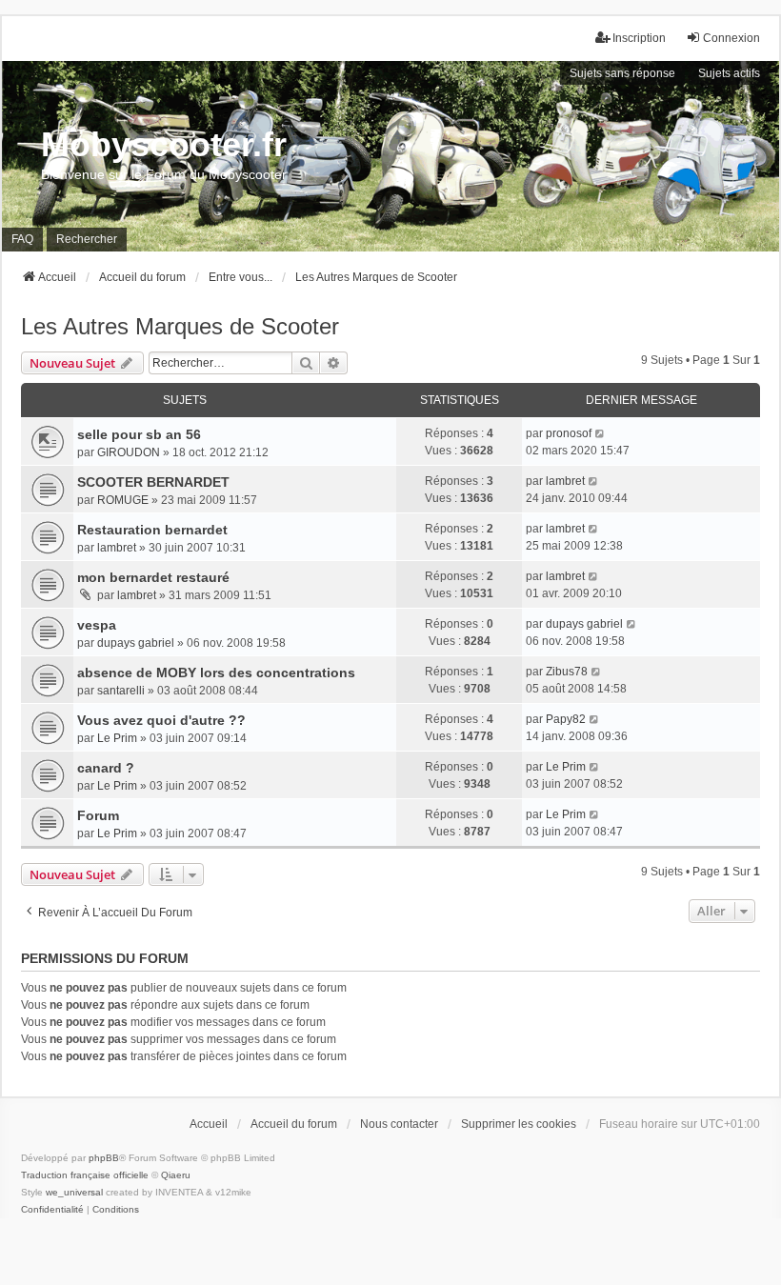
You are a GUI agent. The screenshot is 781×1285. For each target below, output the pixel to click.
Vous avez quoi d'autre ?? (161, 720)
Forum (98, 815)
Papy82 (566, 719)
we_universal (74, 1192)
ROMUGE (123, 500)
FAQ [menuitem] (22, 239)
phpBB (104, 1158)
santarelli (121, 690)
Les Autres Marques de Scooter (180, 326)
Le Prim (117, 738)
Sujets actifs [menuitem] (729, 73)
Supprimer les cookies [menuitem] (518, 1124)
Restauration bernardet (152, 529)
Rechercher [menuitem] (86, 239)
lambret (565, 481)
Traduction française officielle (85, 1175)
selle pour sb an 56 (139, 434)
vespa (96, 624)
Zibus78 (567, 671)
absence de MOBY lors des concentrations (216, 672)
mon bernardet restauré (153, 577)
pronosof (568, 433)
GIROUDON (128, 452)
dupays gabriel (135, 643)
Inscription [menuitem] (639, 38)
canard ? (105, 767)
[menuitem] (52, 1209)
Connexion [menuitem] (731, 38)
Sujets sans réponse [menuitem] (622, 73)
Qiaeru (175, 1175)
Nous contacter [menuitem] (399, 1124)
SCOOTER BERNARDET (153, 482)
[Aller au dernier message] (600, 433)
